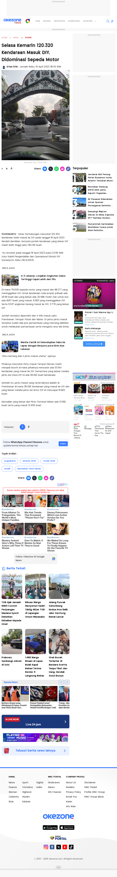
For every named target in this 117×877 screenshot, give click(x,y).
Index (39, 787)
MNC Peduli (90, 787)
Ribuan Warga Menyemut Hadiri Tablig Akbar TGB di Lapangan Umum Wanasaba (35, 609)
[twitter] (58, 847)
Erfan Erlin (13, 67)
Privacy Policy (73, 792)
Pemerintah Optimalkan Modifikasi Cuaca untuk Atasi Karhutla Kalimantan (100, 227)
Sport (25, 783)
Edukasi (26, 802)
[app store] (66, 827)
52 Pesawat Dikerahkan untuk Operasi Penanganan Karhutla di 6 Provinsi (100, 202)
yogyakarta (10, 461)
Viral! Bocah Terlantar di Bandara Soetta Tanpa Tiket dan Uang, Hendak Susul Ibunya (58, 667)
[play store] (50, 827)
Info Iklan (71, 806)
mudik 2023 (49, 461)
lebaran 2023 (29, 461)
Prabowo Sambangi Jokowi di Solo (11, 661)
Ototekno (27, 787)
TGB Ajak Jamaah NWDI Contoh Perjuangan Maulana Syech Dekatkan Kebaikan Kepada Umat (11, 613)
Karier (69, 802)
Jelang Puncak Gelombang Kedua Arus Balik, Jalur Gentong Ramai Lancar (58, 609)
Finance (13, 787)
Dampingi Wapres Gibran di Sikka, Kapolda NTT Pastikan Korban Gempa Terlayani (101, 215)
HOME (4, 38)
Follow (63, 444)
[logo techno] (12, 21)
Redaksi (70, 787)
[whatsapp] (56, 169)
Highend (26, 792)
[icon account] (4, 67)
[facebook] (52, 847)
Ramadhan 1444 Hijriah (29, 469)
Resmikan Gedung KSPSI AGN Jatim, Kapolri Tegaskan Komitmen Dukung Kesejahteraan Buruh (99, 190)
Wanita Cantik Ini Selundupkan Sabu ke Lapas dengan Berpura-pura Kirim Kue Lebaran (43, 345)
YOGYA (28, 38)
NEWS (16, 38)
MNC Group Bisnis (94, 797)
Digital (39, 783)
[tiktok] (71, 847)
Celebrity (14, 797)
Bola (11, 802)
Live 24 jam (33, 724)
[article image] (79, 177)
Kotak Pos (71, 797)
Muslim (26, 797)
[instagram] (46, 847)
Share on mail (62, 169)
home (37, 21)
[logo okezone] (58, 816)
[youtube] (64, 847)
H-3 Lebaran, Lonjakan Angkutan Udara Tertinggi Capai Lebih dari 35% (43, 277)
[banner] (35, 737)
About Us (71, 783)
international (74, 21)
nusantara (87, 21)
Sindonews (54, 783)
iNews (51, 787)
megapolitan (59, 21)
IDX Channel (54, 792)
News (12, 783)
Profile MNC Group (94, 792)
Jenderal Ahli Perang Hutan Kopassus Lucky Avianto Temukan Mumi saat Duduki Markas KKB (100, 178)
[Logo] (27, 21)
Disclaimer (90, 783)
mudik (7, 469)
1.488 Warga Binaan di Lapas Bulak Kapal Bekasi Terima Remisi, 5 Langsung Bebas (34, 667)
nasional (47, 21)
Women (13, 792)
